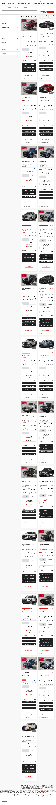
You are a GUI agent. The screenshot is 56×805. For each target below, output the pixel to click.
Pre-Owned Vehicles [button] (29, 3)
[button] (36, 25)
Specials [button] (40, 3)
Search (33, 11)
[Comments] (35, 45)
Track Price (30, 56)
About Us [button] (52, 3)
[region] (29, 61)
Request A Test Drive (29, 70)
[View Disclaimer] (32, 45)
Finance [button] (35, 3)
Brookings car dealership (43, 790)
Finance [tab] (33, 49)
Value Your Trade (29, 64)
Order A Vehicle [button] (50, 11)
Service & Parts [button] (46, 3)
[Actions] (35, 34)
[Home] (17, 4)
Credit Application (29, 67)
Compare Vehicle (27, 78)
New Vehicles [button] (21, 3)
